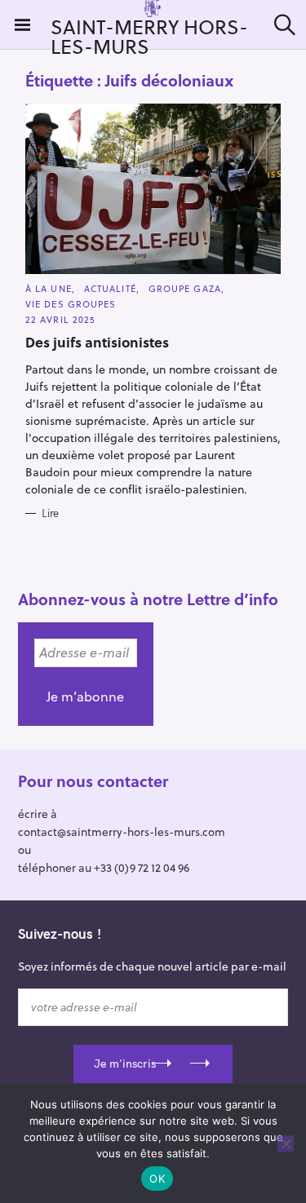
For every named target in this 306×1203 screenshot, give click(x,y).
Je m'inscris (125, 1063)
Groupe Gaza (185, 288)
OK (157, 1178)
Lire (50, 513)
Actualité (110, 288)
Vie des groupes (71, 304)
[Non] (285, 1143)
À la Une (48, 288)
